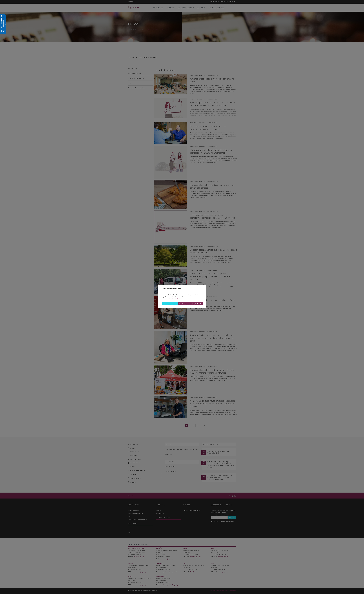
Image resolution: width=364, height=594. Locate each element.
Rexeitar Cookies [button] (184, 304)
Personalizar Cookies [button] (170, 304)
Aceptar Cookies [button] (197, 304)
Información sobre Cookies (174, 299)
